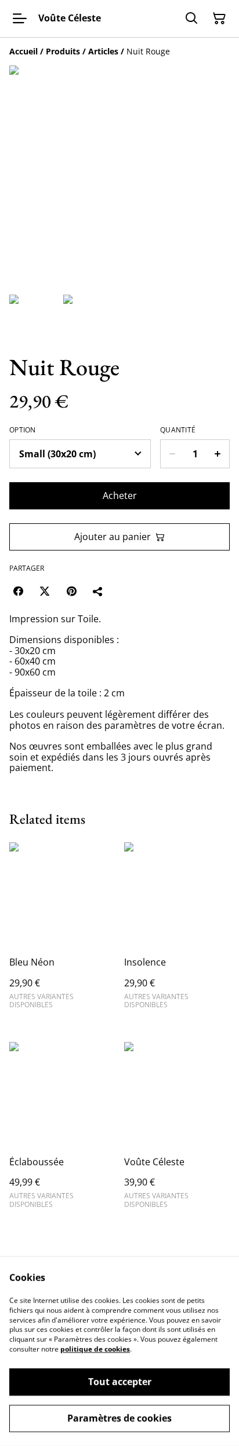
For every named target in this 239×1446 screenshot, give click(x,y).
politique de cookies (95, 1349)
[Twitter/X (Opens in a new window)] (44, 591)
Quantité (177, 430)
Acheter (120, 495)
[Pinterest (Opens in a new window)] (71, 591)
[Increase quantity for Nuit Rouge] (218, 453)
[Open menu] (20, 18)
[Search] (191, 18)
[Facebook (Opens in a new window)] (18, 591)
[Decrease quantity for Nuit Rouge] (172, 453)
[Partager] (98, 591)
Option (22, 430)
